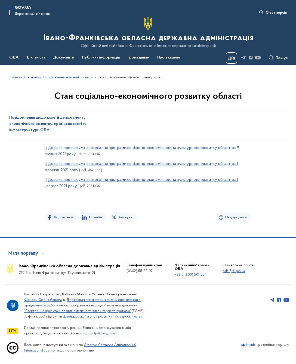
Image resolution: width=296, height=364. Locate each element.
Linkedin (95, 217)
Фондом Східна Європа (43, 300)
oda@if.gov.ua (234, 271)
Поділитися (63, 217)
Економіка (33, 77)
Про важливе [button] (168, 58)
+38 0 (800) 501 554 (191, 275)
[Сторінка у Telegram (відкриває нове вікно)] (243, 57)
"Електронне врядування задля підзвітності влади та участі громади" (77, 311)
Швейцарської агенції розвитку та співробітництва (102, 316)
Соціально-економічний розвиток (69, 77)
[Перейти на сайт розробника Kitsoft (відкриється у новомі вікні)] (248, 345)
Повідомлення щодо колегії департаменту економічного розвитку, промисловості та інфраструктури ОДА (47, 124)
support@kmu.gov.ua (99, 333)
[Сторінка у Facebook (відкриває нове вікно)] (250, 57)
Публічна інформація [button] (101, 58)
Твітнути (125, 217)
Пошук (282, 58)
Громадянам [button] (138, 58)
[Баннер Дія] (231, 58)
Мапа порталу (23, 253)
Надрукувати (236, 217)
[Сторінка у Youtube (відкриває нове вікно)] (258, 57)
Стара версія (276, 13)
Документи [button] (63, 58)
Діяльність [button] (36, 58)
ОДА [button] (14, 58)
